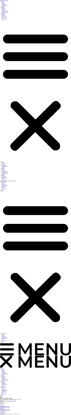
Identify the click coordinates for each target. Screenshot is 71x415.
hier (8, 407)
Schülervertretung (4, 4)
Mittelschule (2, 13)
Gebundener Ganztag (4, 17)
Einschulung (3, 170)
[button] (35, 91)
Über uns (2, 369)
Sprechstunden (3, 15)
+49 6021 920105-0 (2, 408)
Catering (3, 183)
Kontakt (2, 342)
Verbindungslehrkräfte (4, 5)
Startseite (2, 368)
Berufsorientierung (4, 340)
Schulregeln (3, 6)
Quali (2, 18)
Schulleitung (3, 1)
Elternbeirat (3, 3)
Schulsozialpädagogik (4, 173)
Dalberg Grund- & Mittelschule (4, 0)
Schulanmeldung (4, 16)
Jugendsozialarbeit (4, 19)
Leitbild (2, 341)
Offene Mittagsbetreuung (5, 171)
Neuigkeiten (3, 8)
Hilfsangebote (3, 187)
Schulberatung (3, 184)
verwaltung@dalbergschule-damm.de (5, 406)
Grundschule (2, 7)
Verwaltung (3, 2)
